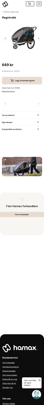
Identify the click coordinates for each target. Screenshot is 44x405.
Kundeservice (10, 357)
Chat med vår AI (9, 383)
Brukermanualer (9, 371)
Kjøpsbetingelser (8, 91)
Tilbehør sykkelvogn (11, 12)
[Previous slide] (5, 38)
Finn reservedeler (9, 375)
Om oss (6, 398)
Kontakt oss (7, 387)
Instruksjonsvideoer (10, 367)
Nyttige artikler (8, 403)
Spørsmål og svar (9, 379)
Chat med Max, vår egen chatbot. (30, 382)
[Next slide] (38, 38)
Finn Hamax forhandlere (22, 206)
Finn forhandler (8, 363)
